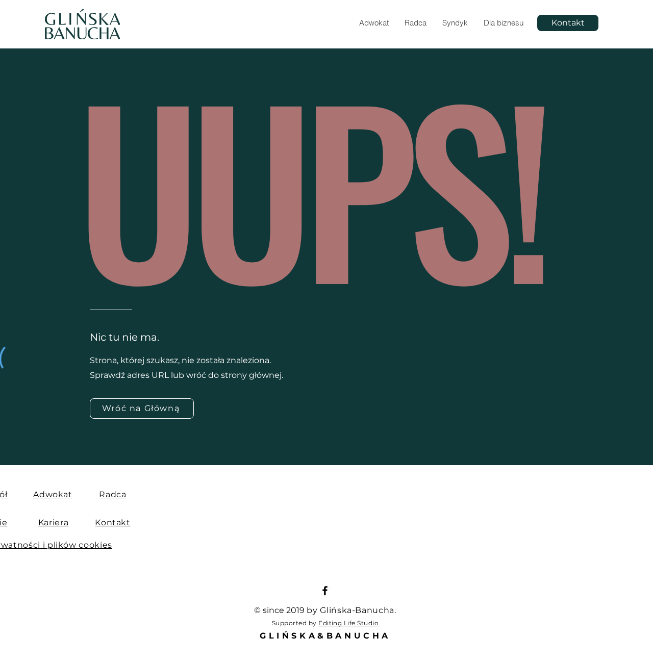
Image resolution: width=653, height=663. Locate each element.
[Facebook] (325, 590)
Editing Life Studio (348, 623)
